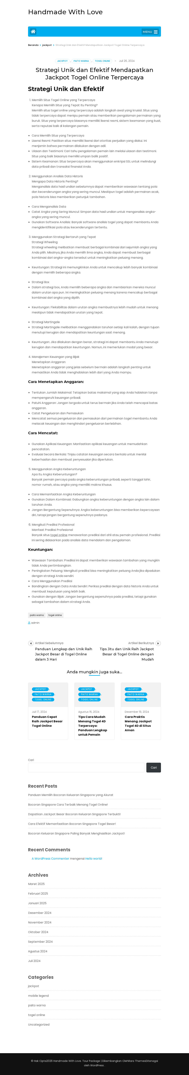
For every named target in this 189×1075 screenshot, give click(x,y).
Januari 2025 (37, 903)
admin (35, 623)
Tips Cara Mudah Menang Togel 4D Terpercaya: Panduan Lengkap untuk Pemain (92, 726)
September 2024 (40, 942)
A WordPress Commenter (50, 858)
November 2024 (39, 922)
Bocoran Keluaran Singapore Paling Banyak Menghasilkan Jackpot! (76, 833)
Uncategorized (38, 1024)
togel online (102, 61)
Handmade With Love (65, 12)
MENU (147, 31)
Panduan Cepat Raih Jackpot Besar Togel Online (47, 721)
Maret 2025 (36, 884)
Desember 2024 (39, 913)
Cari (31, 760)
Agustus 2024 (37, 951)
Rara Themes (137, 1061)
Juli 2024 (34, 961)
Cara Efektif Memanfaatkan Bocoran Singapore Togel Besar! (72, 824)
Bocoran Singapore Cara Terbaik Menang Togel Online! (68, 804)
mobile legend (38, 996)
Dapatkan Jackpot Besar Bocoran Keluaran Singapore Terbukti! (74, 814)
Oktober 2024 (38, 932)
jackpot (62, 61)
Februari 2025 (38, 893)
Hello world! (93, 858)
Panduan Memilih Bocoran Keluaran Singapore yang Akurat (70, 795)
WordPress (97, 1065)
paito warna (81, 61)
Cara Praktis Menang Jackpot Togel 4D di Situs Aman (138, 723)
